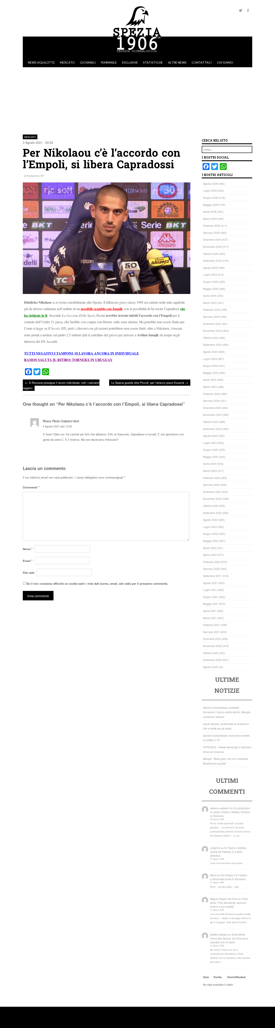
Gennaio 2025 (211, 316)
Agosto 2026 (210, 183)
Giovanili (88, 62)
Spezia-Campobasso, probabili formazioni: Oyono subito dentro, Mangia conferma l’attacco (226, 712)
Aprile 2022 (210, 548)
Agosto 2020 (210, 667)
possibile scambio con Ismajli (101, 308)
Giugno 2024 (210, 365)
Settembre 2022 (212, 513)
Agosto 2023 (210, 436)
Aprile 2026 (210, 211)
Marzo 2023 (210, 471)
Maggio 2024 (210, 373)
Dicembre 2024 (212, 324)
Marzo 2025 (210, 302)
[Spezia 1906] (137, 56)
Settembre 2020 (212, 660)
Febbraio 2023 (211, 478)
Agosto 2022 (210, 520)
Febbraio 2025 (211, 309)
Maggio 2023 (210, 457)
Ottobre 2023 (210, 422)
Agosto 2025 (210, 267)
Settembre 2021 (212, 576)
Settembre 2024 (212, 344)
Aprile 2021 (210, 611)
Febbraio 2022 (211, 562)
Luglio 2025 (210, 274)
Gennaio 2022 (211, 569)
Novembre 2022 (212, 498)
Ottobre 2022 (210, 506)
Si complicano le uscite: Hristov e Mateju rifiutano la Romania (230, 812)
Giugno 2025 (210, 281)
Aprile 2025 (210, 295)
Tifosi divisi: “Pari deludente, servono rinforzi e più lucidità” (229, 902)
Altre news (177, 62)
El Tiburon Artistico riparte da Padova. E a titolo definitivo (228, 851)
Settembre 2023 (212, 429)
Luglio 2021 (210, 590)
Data (206, 977)
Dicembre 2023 (212, 408)
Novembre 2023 (212, 414)
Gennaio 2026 (211, 232)
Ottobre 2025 (210, 253)
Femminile (109, 62)
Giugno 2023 (210, 449)
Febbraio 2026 (211, 225)
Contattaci (202, 62)
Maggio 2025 (210, 289)
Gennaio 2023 (211, 484)
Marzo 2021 (210, 618)
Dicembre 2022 (212, 492)
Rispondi (184, 450)
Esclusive (130, 62)
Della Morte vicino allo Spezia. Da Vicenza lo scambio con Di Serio (229, 938)
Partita (218, 977)
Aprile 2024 (210, 379)
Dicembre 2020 (212, 639)
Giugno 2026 (210, 197)
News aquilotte (41, 62)
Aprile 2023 (210, 463)
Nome (27, 549)
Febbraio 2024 (211, 394)
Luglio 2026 (210, 190)
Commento (31, 487)
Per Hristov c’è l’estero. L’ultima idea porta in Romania (229, 877)
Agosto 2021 (210, 583)
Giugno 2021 (210, 597)
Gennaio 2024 (211, 400)
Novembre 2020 (212, 646)
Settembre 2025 (212, 260)
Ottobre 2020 (210, 653)
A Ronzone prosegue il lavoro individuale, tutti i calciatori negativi (61, 385)
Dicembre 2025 (212, 239)
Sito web (28, 573)
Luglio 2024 (210, 359)
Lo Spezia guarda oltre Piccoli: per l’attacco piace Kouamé (149, 382)
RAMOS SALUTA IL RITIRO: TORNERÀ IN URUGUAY (68, 359)
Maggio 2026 (210, 205)
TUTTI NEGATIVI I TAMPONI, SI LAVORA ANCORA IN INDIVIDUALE (81, 353)
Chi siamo (225, 62)
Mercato (67, 62)
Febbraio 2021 (211, 625)
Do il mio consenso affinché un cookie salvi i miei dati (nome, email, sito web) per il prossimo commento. (97, 583)
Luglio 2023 (210, 443)
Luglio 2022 (210, 527)
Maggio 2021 (210, 604)
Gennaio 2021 (211, 632)
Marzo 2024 (210, 387)
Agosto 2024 (210, 351)
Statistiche (153, 62)
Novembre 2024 (212, 330)
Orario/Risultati (236, 977)
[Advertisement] (137, 99)
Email (27, 561)
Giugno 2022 (210, 533)
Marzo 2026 (210, 218)
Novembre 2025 (212, 246)
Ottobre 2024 (210, 338)
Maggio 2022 (210, 541)
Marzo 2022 (210, 555)
